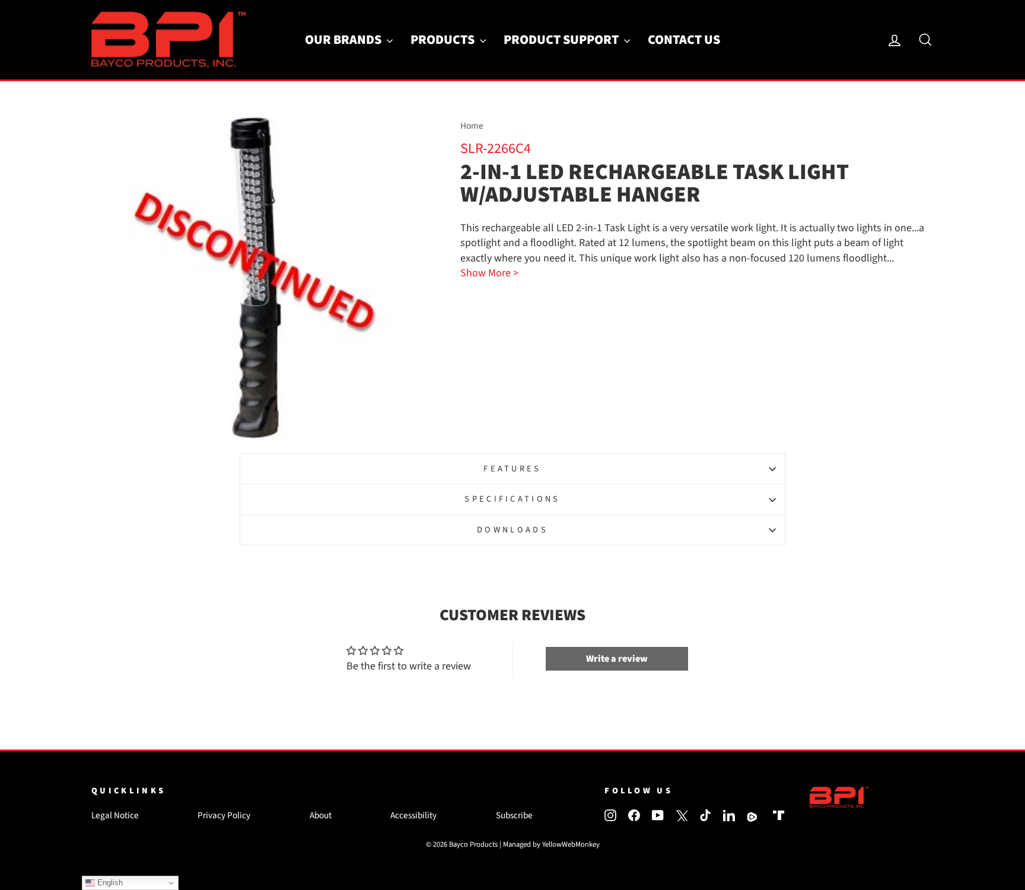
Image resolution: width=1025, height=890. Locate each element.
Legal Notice (115, 815)
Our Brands (344, 39)
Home (471, 125)
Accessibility (413, 815)
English (109, 882)
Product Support (562, 39)
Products (443, 39)
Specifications (512, 499)
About (321, 815)
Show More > (489, 273)
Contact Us (684, 39)
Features (512, 468)
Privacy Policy (224, 815)
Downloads (512, 530)
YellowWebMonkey (571, 844)
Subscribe (514, 815)
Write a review (617, 658)
